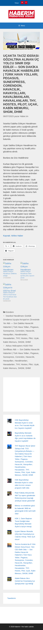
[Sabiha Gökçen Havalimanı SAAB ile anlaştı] (10, 266)
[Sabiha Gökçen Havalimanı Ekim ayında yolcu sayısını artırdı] (28, 266)
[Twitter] (22, 2)
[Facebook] (26, 2)
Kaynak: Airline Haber (13, 236)
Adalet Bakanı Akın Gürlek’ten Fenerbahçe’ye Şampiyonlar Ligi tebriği (25, 581)
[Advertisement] (21, 394)
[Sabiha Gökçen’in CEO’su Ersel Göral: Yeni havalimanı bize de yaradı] (10, 287)
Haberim (17, 627)
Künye (17, 3)
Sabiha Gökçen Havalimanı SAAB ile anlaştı (10, 273)
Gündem (10, 312)
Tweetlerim (11, 598)
